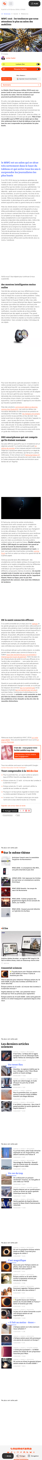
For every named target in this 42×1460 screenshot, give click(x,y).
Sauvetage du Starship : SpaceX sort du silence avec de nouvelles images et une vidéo (25, 1164)
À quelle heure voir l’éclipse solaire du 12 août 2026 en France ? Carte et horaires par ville (25, 973)
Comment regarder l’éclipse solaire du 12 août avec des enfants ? (26, 1289)
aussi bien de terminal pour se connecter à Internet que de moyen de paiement (18, 656)
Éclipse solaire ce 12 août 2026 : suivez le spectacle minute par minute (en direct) (25, 1278)
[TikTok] (11, 1452)
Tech (18, 815)
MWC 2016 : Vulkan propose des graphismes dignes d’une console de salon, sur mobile (26, 901)
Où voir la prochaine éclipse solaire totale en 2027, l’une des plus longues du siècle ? (26, 1251)
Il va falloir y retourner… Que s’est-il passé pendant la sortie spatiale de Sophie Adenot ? (26, 1106)
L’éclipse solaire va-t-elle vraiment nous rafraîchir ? (26, 1328)
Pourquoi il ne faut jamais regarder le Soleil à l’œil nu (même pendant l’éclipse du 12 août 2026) (21, 793)
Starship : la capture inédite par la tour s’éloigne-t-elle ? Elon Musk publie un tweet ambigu (26, 1071)
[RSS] (27, 1452)
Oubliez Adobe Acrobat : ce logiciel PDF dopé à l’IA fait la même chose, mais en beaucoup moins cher (20, 959)
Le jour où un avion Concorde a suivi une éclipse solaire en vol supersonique (27, 1313)
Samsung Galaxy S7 (32, 455)
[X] (14, 1452)
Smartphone (8, 815)
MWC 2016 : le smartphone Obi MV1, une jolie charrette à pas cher (25, 869)
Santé (15, 14)
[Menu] (11, 3)
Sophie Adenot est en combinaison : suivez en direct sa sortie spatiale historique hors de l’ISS (27, 1191)
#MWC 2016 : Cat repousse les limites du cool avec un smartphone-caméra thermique (26, 880)
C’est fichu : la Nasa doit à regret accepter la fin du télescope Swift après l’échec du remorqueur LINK (26, 1056)
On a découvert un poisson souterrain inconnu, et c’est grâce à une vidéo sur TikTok (26, 1180)
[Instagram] (18, 1452)
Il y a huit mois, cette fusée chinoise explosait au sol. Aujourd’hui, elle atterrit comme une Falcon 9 (26, 1152)
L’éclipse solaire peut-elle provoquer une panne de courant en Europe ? (27, 1339)
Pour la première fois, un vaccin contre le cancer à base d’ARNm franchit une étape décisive (20, 776)
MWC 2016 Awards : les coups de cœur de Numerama (24, 889)
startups (35, 624)
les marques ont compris (31, 414)
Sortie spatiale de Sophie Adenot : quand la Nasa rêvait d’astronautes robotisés (26, 1203)
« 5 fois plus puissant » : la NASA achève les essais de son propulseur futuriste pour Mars (26, 1351)
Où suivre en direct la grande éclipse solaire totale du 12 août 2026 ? (27, 1362)
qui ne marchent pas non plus (26, 690)
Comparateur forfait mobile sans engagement (25, 755)
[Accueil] (4, 3)
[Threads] (34, 1452)
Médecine (24, 14)
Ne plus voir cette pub (9, 848)
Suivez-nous (6, 79)
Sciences (7, 14)
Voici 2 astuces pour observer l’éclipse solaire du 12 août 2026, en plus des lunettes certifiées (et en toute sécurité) (20, 981)
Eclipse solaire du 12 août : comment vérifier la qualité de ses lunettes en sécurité (20, 787)
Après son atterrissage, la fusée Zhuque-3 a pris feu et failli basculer (25, 1083)
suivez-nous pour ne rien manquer (13, 767)
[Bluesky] (30, 1452)
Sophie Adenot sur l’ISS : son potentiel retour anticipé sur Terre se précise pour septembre (18, 993)
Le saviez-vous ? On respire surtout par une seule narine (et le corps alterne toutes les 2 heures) (20, 798)
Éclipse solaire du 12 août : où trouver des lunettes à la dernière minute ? (20, 988)
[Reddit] (24, 1452)
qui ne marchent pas (27, 688)
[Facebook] (21, 1452)
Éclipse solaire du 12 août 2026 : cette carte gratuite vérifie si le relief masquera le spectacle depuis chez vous (20, 999)
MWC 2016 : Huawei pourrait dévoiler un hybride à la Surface (26, 910)
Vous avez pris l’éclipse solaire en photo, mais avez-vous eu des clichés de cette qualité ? (25, 1267)
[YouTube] (8, 1452)
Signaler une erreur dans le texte (13, 806)
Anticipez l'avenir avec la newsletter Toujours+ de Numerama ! (25, 858)
